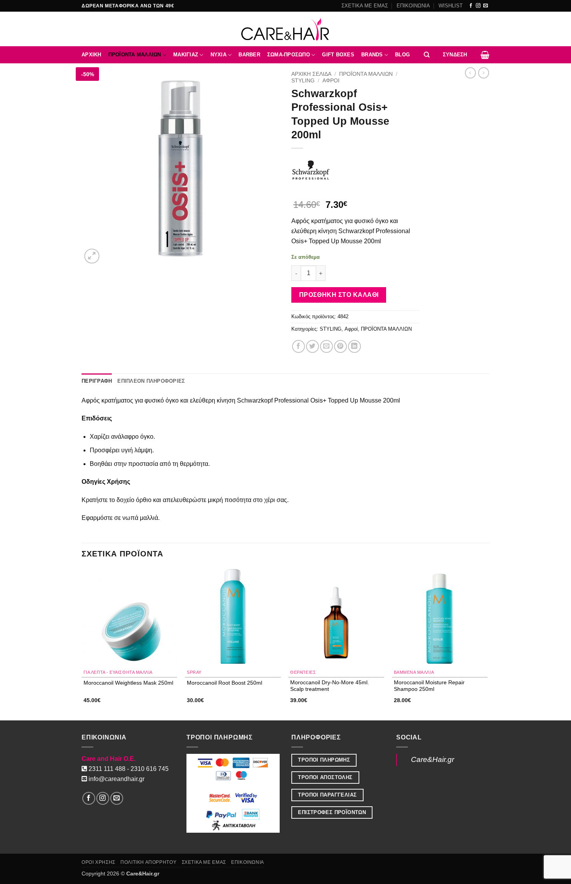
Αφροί (330, 81)
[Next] (487, 643)
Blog (402, 55)
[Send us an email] (485, 6)
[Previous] (82, 643)
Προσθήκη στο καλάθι (339, 294)
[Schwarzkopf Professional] (310, 170)
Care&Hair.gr (432, 759)
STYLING (303, 81)
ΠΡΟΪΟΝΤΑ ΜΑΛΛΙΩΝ (134, 55)
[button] (455, 54)
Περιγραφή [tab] (97, 381)
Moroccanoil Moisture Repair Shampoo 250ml (429, 685)
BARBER (249, 55)
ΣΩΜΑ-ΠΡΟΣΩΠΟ (288, 55)
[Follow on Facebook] (470, 6)
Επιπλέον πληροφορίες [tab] (151, 381)
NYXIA (218, 55)
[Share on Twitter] (312, 346)
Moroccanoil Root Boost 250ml (224, 683)
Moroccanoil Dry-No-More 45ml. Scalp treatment (329, 685)
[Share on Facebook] (298, 346)
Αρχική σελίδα (311, 74)
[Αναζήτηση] (427, 54)
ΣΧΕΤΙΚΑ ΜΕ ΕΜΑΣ (364, 6)
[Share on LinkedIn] (354, 346)
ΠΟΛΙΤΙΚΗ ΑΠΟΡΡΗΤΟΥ (148, 862)
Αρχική (91, 55)
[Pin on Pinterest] (340, 346)
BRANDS (372, 55)
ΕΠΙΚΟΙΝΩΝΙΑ (413, 6)
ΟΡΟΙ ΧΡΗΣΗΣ (98, 862)
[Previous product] (483, 72)
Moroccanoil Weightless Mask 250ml (128, 683)
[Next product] (470, 72)
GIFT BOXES (338, 55)
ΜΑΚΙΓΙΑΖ (185, 55)
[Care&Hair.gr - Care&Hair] (285, 29)
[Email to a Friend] (326, 346)
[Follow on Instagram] (478, 6)
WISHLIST (451, 6)
